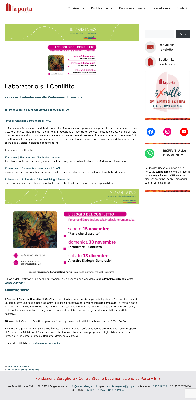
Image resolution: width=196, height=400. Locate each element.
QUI (172, 175)
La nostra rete (161, 8)
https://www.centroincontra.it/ (45, 343)
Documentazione (130, 8)
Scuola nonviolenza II (18, 366)
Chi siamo (74, 8)
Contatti (181, 8)
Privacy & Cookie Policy (110, 389)
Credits (89, 389)
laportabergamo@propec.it (122, 386)
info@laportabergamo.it (84, 386)
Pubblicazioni (99, 8)
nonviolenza (14, 369)
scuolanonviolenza (30, 369)
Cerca (182, 34)
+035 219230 (159, 386)
